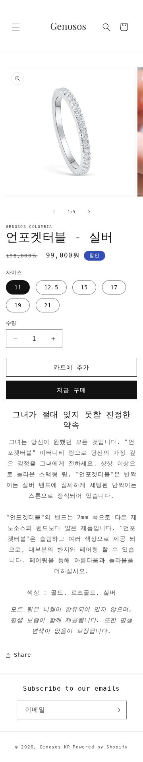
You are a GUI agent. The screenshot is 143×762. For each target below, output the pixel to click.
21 (47, 305)
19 (17, 305)
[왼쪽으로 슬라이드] (54, 211)
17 (114, 287)
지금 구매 (71, 390)
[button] (16, 27)
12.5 (51, 287)
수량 (11, 323)
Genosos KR (55, 747)
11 (17, 287)
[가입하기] (117, 710)
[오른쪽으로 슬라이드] (89, 211)
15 (84, 287)
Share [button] (22, 655)
